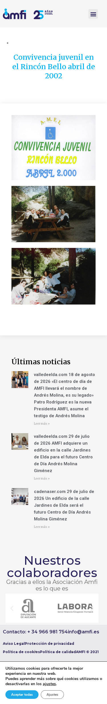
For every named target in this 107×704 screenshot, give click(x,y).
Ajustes (52, 694)
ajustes (49, 684)
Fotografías (22, 42)
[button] (93, 14)
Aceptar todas (22, 694)
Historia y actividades (55, 42)
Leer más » (42, 423)
